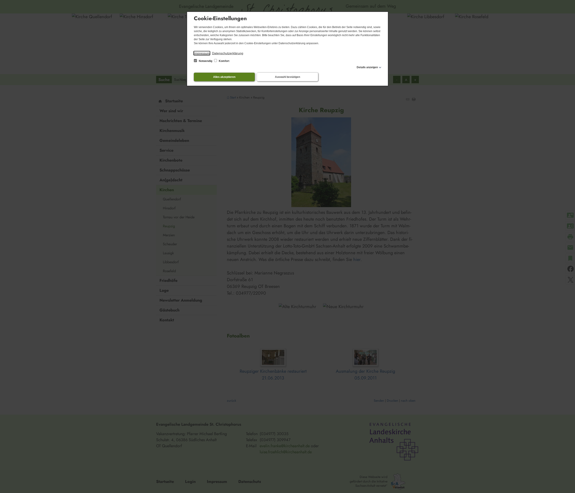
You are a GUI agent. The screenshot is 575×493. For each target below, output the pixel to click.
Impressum (202, 53)
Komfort (223, 61)
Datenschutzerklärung (227, 53)
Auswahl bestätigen (287, 77)
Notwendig (205, 61)
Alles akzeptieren (224, 77)
